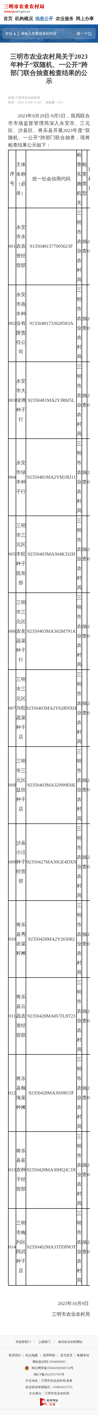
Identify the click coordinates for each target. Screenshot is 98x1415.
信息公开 (44, 18)
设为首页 (66, 1355)
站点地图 (31, 1355)
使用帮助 (49, 1355)
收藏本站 (83, 1355)
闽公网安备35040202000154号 (52, 1368)
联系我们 (15, 1355)
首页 (8, 18)
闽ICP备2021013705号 (49, 1374)
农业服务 (65, 18)
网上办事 (85, 18)
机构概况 (24, 18)
